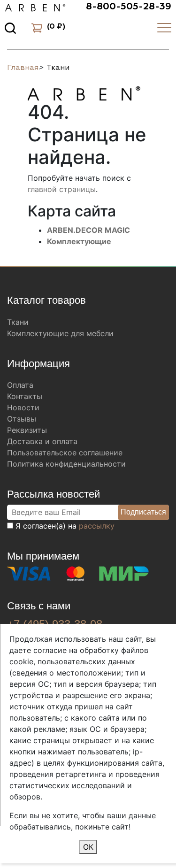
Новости (23, 407)
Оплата (20, 385)
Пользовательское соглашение (64, 452)
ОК (88, 847)
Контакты (24, 396)
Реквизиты (27, 430)
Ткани (18, 322)
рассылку (97, 525)
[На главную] (84, 92)
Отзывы (21, 418)
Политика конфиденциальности (66, 464)
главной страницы (62, 189)
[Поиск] (10, 28)
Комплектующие (79, 241)
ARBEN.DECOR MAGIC (88, 230)
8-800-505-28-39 (128, 6)
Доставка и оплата (42, 441)
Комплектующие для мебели (60, 333)
